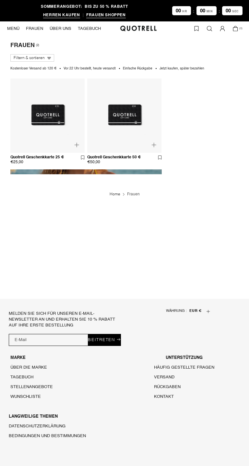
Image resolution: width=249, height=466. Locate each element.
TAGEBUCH (21, 377)
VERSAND (164, 377)
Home (115, 194)
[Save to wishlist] (82, 157)
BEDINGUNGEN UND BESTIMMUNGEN (47, 436)
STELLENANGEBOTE (31, 387)
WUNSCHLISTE (25, 397)
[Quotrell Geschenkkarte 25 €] (47, 159)
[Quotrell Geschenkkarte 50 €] (124, 159)
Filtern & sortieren (29, 58)
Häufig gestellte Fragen (184, 367)
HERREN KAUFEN (61, 15)
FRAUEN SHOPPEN (105, 15)
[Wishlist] (196, 28)
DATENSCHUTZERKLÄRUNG (37, 426)
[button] (13, 28)
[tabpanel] (47, 116)
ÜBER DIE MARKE (28, 367)
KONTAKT (164, 397)
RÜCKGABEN (167, 387)
